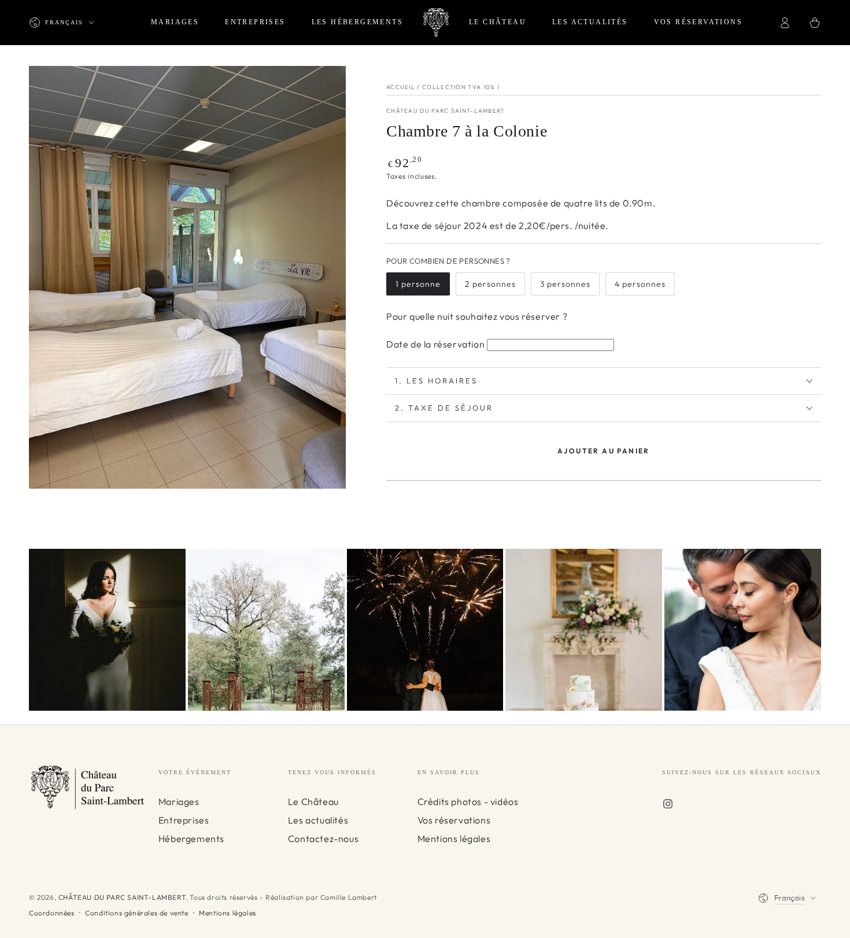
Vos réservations (454, 820)
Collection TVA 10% (458, 87)
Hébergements (191, 838)
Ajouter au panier (603, 450)
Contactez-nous (323, 838)
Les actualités (318, 820)
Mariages (178, 801)
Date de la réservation (435, 344)
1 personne (418, 284)
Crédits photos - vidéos (468, 801)
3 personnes (565, 284)
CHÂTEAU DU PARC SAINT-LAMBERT (445, 111)
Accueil (400, 87)
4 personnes (640, 284)
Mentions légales (454, 838)
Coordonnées (52, 913)
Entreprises (183, 820)
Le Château (313, 801)
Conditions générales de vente (136, 913)
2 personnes (490, 284)
